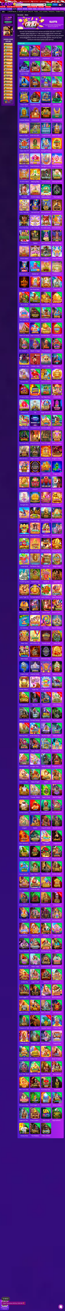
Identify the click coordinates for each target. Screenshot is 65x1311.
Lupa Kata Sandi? (55, 1)
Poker (30, 9)
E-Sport (9, 9)
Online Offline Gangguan (8, 101)
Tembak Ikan (55, 9)
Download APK (25, 1)
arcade (25, 9)
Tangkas (48, 9)
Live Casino (41, 9)
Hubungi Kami (45, 1)
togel (35, 9)
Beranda (20, 15)
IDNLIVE (19, 9)
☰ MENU (5, 1299)
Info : (3, 11)
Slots (15, 9)
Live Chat (35, 1)
